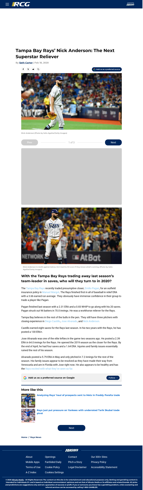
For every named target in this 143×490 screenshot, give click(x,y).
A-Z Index (31, 472)
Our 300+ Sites (99, 456)
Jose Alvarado (69, 321)
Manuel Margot (50, 292)
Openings (50, 456)
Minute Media (18, 480)
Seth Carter (26, 62)
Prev (29, 142)
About (29, 456)
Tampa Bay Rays (35, 288)
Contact (72, 456)
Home (24, 437)
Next (113, 142)
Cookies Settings (54, 472)
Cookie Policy (52, 467)
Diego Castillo (52, 321)
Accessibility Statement (104, 467)
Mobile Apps (33, 462)
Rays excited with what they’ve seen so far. (49, 368)
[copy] (38, 69)
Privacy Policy (98, 462)
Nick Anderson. (91, 321)
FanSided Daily (53, 462)
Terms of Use (33, 467)
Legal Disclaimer (77, 467)
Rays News (35, 437)
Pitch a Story (75, 462)
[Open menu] (7, 4)
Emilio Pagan (92, 288)
